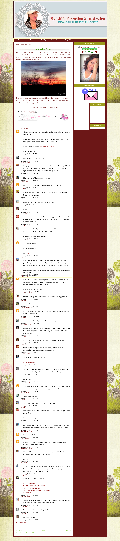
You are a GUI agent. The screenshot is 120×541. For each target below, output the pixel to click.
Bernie (23, 344)
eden (22, 513)
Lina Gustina (25, 225)
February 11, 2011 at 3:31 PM (29, 391)
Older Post (68, 530)
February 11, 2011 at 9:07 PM (29, 437)
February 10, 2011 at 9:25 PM (29, 212)
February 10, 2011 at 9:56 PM (29, 224)
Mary (22, 317)
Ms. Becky (24, 162)
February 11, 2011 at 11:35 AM (30, 316)
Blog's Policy (68, 40)
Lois (22, 337)
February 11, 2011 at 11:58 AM (30, 323)
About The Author (31, 40)
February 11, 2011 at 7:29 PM (29, 406)
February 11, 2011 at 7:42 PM (29, 420)
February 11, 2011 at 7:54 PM (29, 430)
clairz (22, 366)
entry (27, 253)
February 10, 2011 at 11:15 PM (30, 239)
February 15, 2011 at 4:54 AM (30, 520)
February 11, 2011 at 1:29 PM (29, 365)
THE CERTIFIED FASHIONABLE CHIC (37, 490)
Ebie (22, 174)
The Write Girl (25, 189)
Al (21, 400)
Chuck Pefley (25, 438)
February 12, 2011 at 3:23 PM (29, 474)
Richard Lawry (25, 354)
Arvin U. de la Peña (27, 293)
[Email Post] (36, 112)
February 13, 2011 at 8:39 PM (29, 505)
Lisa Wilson (24, 496)
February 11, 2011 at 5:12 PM (29, 399)
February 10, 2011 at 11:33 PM (30, 256)
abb (22, 407)
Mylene (23, 128)
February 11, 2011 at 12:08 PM (30, 343)
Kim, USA (24, 383)
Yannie (23, 506)
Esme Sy (23, 240)
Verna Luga (24, 421)
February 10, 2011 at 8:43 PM (29, 197)
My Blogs (44, 40)
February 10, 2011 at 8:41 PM (29, 188)
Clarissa (23, 155)
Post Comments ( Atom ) (30, 533)
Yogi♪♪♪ (24, 257)
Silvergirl (23, 392)
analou (23, 213)
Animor (23, 182)
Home (20, 40)
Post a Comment (21, 522)
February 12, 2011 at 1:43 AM (30, 447)
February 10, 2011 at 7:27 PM (29, 154)
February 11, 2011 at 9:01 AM (30, 299)
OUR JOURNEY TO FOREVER (34, 486)
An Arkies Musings (29, 362)
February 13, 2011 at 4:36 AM (30, 495)
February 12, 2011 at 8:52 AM (30, 462)
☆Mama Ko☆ (25, 324)
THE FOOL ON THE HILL (32, 488)
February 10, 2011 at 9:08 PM (29, 205)
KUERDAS (27, 493)
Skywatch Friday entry (47, 146)
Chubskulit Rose (26, 307)
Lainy (22, 475)
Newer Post (19, 530)
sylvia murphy (25, 448)
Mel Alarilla (24, 463)
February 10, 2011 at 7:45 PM (29, 173)
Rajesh (23, 198)
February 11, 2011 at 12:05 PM (30, 336)
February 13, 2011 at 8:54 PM (29, 512)
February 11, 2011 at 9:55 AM (30, 306)
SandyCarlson (25, 431)
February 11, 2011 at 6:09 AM (30, 292)
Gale (22, 300)
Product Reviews (56, 40)
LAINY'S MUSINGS (30, 483)
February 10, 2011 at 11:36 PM (30, 275)
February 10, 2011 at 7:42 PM (29, 161)
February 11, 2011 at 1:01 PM (29, 353)
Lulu (22, 206)
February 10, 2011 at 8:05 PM (29, 181)
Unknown (24, 276)
